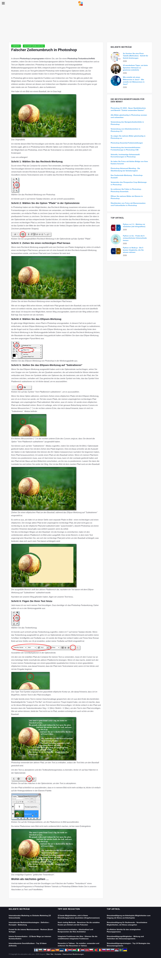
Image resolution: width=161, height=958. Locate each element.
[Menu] (3, 3)
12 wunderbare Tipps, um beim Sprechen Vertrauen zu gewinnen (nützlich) (135, 67)
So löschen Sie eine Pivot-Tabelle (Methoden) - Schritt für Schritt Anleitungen (135, 56)
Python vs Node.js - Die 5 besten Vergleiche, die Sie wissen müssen (133, 250)
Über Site (49, 954)
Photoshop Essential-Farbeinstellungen (127, 143)
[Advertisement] (80, 24)
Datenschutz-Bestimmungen (73, 954)
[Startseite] (80, 3)
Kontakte (58, 954)
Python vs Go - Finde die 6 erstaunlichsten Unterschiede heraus (135, 238)
